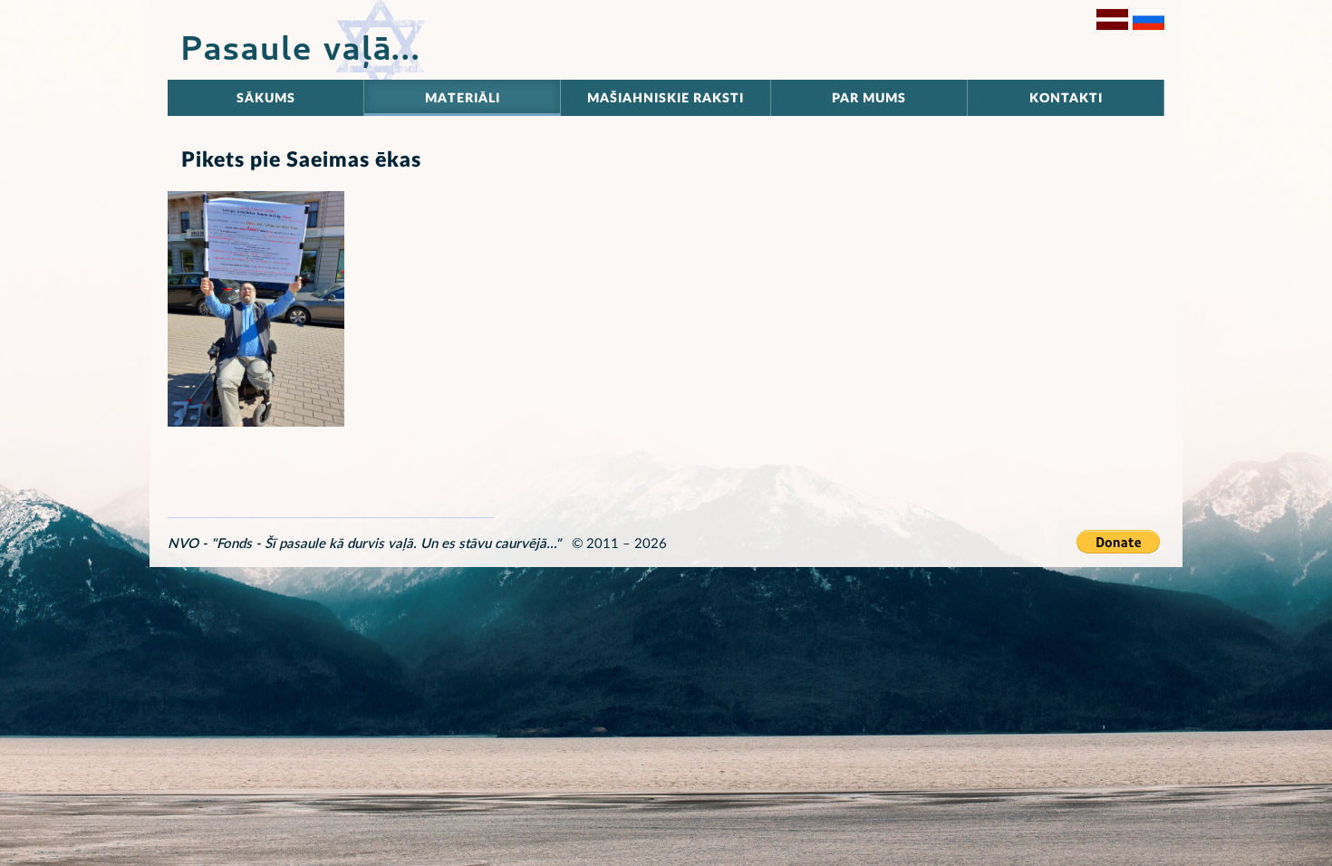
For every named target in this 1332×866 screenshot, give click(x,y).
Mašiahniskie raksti (665, 98)
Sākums (265, 98)
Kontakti (1066, 98)
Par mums (869, 98)
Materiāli (462, 98)
